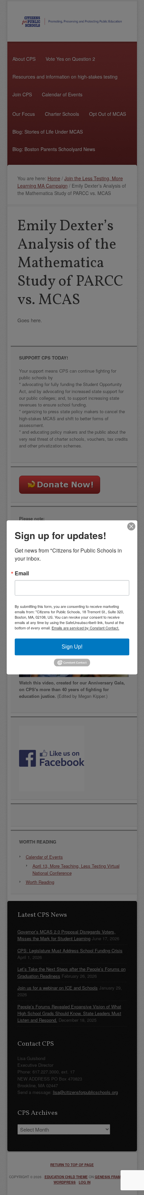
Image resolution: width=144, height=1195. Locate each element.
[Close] (131, 526)
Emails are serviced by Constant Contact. (85, 627)
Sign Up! (72, 647)
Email (22, 573)
